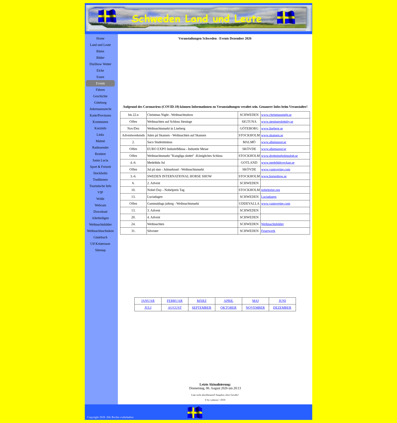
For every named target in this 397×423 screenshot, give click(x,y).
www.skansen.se (272, 135)
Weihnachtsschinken (100, 231)
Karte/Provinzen (100, 115)
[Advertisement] (215, 72)
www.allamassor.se (273, 142)
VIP (100, 192)
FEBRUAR (175, 301)
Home (100, 38)
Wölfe (100, 199)
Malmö (100, 141)
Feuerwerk (268, 231)
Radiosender (100, 147)
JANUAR (148, 301)
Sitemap (100, 250)
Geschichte (100, 96)
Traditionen (100, 179)
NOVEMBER (255, 307)
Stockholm (100, 173)
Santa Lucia (100, 160)
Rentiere (100, 154)
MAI (255, 301)
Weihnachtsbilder (100, 224)
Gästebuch (100, 237)
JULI (148, 307)
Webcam (100, 205)
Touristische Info (100, 186)
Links (100, 134)
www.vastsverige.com (275, 169)
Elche (100, 70)
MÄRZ (202, 301)
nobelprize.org (270, 190)
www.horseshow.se (274, 176)
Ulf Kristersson (100, 243)
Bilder (100, 57)
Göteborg (100, 102)
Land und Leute (100, 45)
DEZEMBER (282, 307)
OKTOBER (228, 307)
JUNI (282, 301)
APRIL (228, 301)
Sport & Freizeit (100, 166)
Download (100, 211)
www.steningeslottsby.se (277, 121)
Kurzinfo (100, 128)
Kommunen (100, 122)
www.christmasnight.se (276, 115)
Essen (100, 77)
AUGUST (175, 307)
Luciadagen (268, 196)
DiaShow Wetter (100, 64)
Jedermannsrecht (100, 109)
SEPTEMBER (201, 307)
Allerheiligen (100, 218)
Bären (100, 51)
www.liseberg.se (272, 128)
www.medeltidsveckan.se (277, 162)
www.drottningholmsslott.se (279, 155)
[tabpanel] (215, 172)
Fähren (100, 89)
